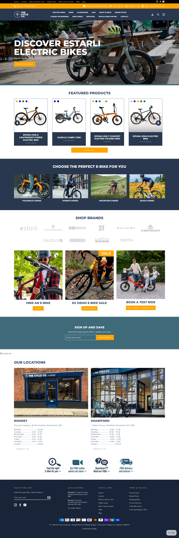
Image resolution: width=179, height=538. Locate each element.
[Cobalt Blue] (26, 101)
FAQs (78, 2)
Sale (94, 12)
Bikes (71, 12)
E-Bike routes (52, 2)
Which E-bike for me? (36, 2)
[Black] (58, 101)
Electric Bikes (59, 12)
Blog (83, 2)
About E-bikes (105, 12)
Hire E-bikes (77, 16)
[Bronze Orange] (93, 101)
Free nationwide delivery (97, 6)
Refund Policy (134, 496)
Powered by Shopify (89, 529)
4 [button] (91, 82)
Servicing (90, 16)
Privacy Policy (134, 493)
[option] (89, 52)
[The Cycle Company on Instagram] (15, 504)
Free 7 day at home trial (154, 6)
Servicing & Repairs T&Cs (138, 510)
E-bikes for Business (60, 16)
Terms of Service (135, 503)
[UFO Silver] (131, 101)
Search (16, 2)
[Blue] (55, 101)
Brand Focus (120, 12)
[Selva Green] (144, 101)
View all (89, 150)
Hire (38, 308)
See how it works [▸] (141, 308)
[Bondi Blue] (96, 101)
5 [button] (93, 82)
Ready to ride (134, 6)
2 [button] (87, 82)
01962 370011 (30, 6)
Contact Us (22, 449)
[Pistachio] (103, 101)
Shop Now (89, 308)
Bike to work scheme (66, 2)
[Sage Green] (100, 101)
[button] (158, 123)
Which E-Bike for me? (108, 16)
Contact (24, 2)
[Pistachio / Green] (23, 101)
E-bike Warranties (135, 506)
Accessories (82, 12)
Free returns (118, 6)
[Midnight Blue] (20, 101)
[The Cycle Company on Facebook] (20, 504)
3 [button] (89, 82)
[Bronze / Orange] (16, 101)
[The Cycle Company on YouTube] (25, 504)
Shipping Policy (134, 499)
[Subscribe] (49, 497)
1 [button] (85, 82)
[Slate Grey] (106, 101)
